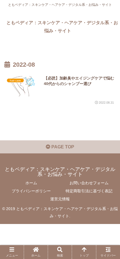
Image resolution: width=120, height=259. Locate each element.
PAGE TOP (62, 147)
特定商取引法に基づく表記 (89, 191)
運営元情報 (60, 199)
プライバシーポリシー (31, 191)
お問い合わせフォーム (89, 183)
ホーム (31, 183)
